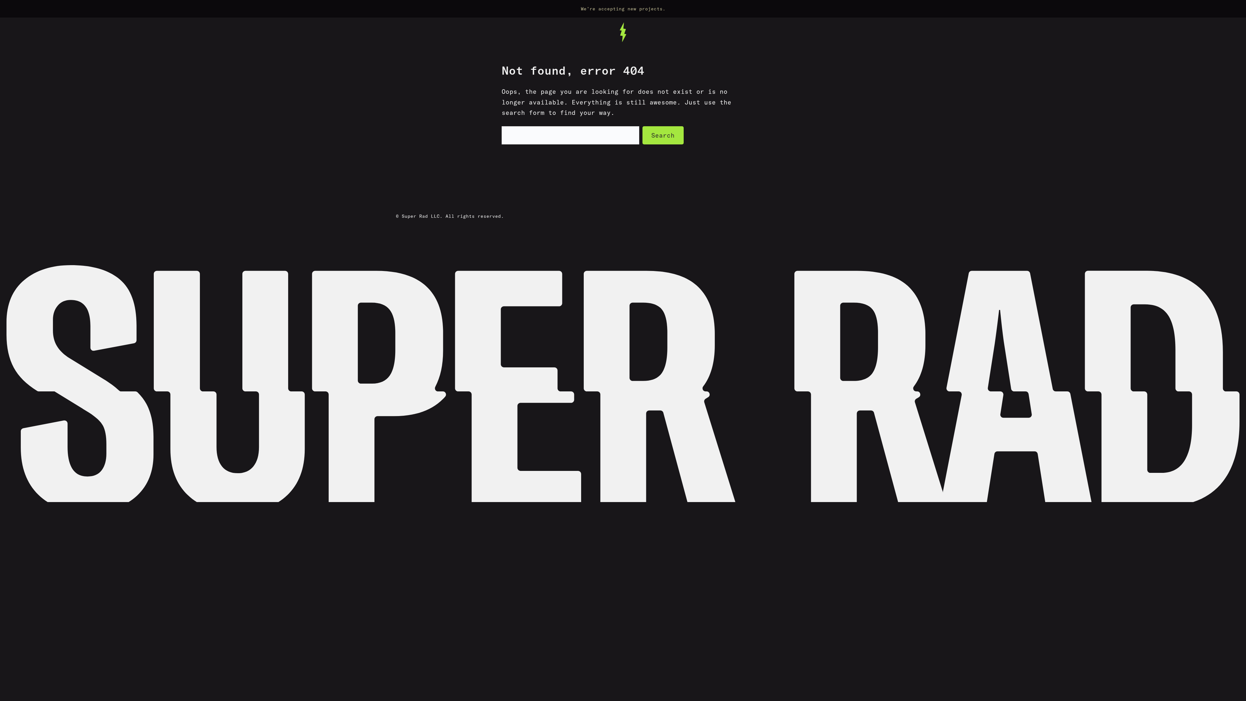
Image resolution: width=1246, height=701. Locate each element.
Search (663, 135)
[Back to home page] (623, 32)
